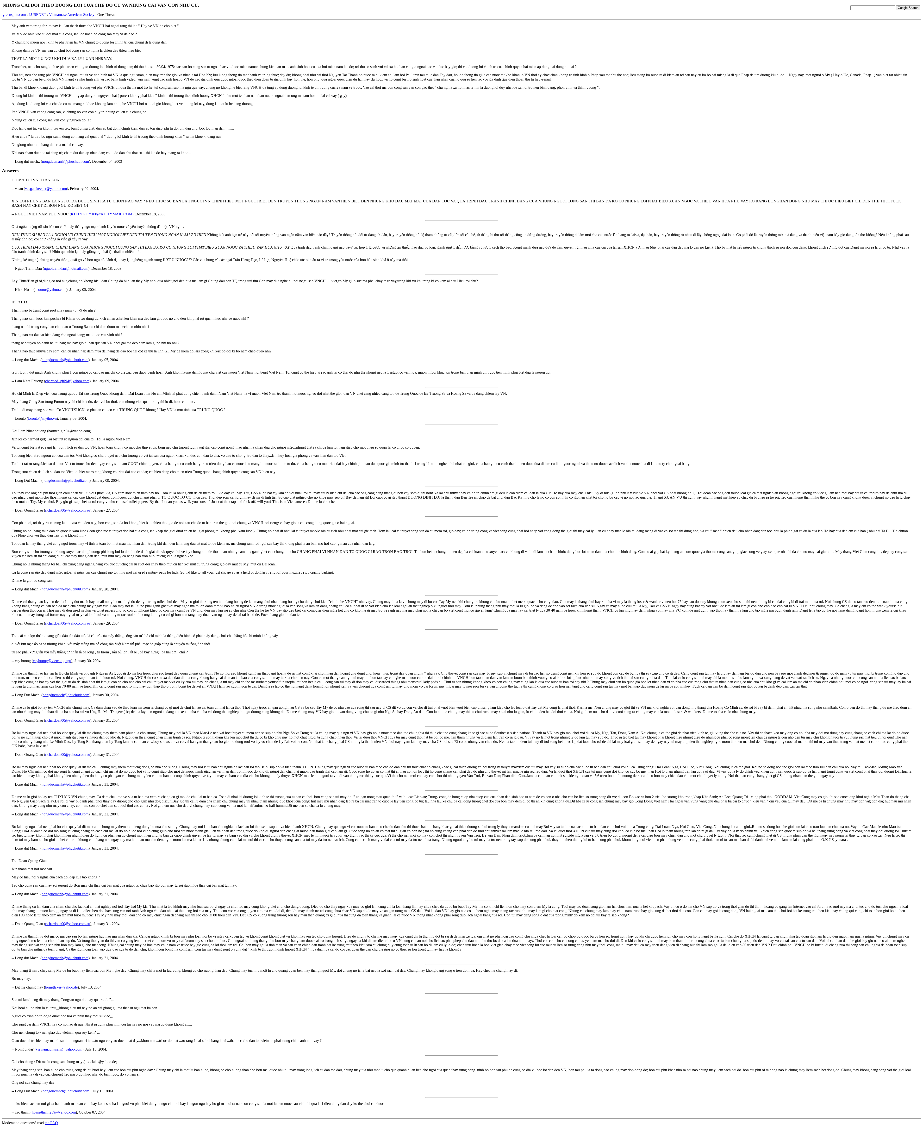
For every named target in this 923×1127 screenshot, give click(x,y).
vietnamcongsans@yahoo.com (59, 1049)
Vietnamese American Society (71, 15)
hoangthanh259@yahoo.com (54, 1112)
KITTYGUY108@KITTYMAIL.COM (101, 214)
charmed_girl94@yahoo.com (67, 381)
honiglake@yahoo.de (61, 987)
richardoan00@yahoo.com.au (67, 510)
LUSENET (37, 15)
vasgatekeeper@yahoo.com (46, 189)
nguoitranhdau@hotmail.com (66, 268)
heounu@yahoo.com (50, 290)
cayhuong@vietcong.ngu (52, 661)
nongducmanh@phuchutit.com (65, 161)
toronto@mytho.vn (42, 418)
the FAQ (51, 1123)
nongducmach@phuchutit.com (66, 695)
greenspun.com (14, 15)
